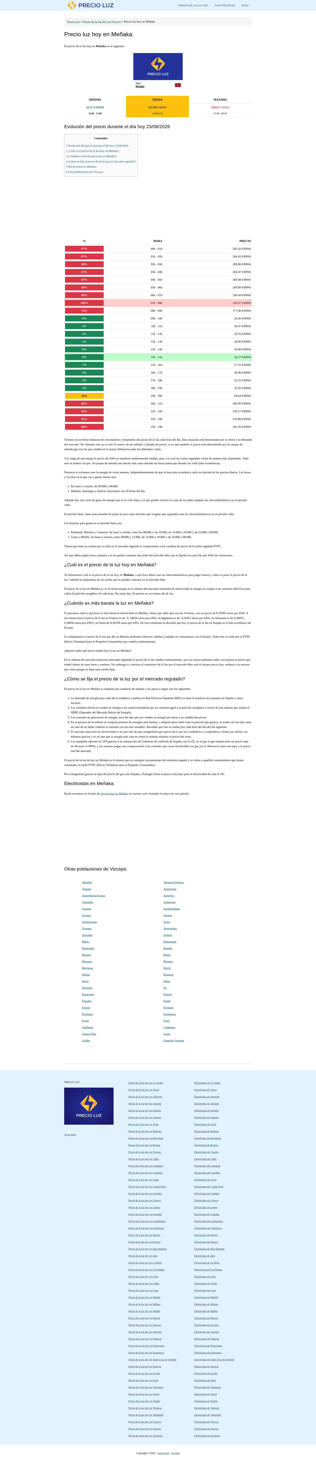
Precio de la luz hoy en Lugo (143, 1290)
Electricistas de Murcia (206, 1318)
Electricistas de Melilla (206, 1311)
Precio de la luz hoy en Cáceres (144, 1152)
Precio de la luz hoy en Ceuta (143, 1179)
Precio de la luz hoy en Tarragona (145, 1387)
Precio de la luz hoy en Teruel (143, 1394)
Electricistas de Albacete (206, 1096)
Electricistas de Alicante (206, 1103)
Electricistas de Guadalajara (208, 1221)
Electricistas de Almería (206, 1110)
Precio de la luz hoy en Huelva (144, 1235)
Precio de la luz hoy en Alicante (144, 1103)
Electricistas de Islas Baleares (209, 1249)
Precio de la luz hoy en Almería (144, 1110)
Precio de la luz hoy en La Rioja (145, 1262)
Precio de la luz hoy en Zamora (144, 1428)
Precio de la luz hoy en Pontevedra (146, 1345)
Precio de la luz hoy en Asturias (144, 1117)
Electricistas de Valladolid (207, 1415)
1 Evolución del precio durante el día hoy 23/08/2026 (97, 145)
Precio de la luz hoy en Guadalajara (146, 1221)
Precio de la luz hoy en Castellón (145, 1172)
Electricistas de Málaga (206, 1304)
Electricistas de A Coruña (207, 1083)
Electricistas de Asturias (206, 1117)
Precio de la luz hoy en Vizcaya (102, 21)
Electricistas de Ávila (205, 1124)
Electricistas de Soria (205, 1380)
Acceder (175, 1453)
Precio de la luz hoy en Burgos (144, 1145)
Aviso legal (70, 1134)
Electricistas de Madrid (206, 1297)
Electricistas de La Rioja (206, 1262)
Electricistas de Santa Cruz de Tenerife (214, 1359)
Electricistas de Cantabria (207, 1166)
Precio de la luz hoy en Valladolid (145, 1415)
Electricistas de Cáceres (206, 1152)
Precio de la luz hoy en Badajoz (144, 1131)
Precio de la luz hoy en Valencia (145, 1408)
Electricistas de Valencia (206, 1408)
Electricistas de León (205, 1276)
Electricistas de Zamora (206, 1428)
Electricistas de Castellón (207, 1172)
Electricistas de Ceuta (205, 1179)
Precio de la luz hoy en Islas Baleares (147, 1249)
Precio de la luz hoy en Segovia (144, 1366)
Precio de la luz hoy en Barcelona (145, 1138)
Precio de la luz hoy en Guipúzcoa (146, 1228)
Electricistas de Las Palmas (208, 1269)
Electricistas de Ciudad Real (208, 1186)
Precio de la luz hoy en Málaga (144, 1304)
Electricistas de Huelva (206, 1235)
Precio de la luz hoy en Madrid (144, 1297)
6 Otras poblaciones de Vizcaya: (85, 171)
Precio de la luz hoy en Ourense (144, 1332)
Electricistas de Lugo (205, 1290)
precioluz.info (90, 5)
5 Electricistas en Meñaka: (81, 166)
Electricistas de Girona (206, 1207)
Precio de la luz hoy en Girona (144, 1207)
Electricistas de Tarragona (207, 1387)
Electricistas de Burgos (206, 1145)
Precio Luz (73, 21)
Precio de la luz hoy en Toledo (144, 1401)
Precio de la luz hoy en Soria (143, 1380)
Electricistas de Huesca (206, 1242)
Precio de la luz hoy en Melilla (144, 1311)
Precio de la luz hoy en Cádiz (143, 1159)
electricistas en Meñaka (114, 793)
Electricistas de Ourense (206, 1332)
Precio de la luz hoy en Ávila (143, 1124)
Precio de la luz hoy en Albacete (145, 1096)
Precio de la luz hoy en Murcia (144, 1318)
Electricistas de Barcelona (207, 1138)
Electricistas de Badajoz (206, 1131)
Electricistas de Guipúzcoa (208, 1228)
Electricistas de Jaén (204, 1255)
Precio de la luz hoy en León (143, 1276)
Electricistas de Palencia (206, 1338)
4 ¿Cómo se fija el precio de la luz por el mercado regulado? (101, 161)
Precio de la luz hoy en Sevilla (144, 1373)
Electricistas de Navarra (206, 1325)
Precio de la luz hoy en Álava (143, 1089)
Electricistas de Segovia (206, 1366)
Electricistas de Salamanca (208, 1352)
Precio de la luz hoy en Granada (145, 1214)
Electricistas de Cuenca (206, 1200)
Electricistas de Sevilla (205, 1373)
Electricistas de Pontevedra (208, 1345)
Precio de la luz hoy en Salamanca (146, 1352)
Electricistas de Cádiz (205, 1159)
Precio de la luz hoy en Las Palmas (146, 1269)
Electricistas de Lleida (205, 1283)
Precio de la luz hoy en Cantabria (145, 1166)
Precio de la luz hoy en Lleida (143, 1283)
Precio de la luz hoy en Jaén (142, 1255)
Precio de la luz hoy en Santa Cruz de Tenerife (152, 1359)
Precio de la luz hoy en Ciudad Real (147, 1186)
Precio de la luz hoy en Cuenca (144, 1200)
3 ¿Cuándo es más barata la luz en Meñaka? (91, 156)
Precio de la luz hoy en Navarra (144, 1325)
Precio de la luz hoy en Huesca (144, 1242)
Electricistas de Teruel (205, 1394)
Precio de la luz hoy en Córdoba (145, 1193)
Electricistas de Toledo (206, 1401)
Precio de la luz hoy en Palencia (144, 1338)
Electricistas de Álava (205, 1089)
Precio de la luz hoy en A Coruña (145, 1083)
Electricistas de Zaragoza (207, 1435)
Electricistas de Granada (206, 1214)
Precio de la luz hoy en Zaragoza (145, 1435)
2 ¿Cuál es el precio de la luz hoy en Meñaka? (92, 151)
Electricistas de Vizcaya (206, 1421)
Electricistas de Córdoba (206, 1193)
